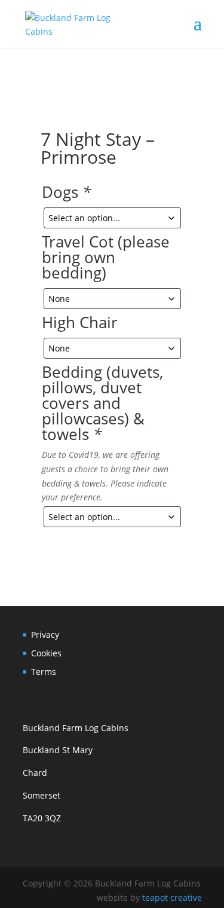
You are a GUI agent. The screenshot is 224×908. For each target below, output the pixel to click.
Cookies (46, 653)
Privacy (45, 634)
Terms (43, 671)
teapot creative (172, 897)
